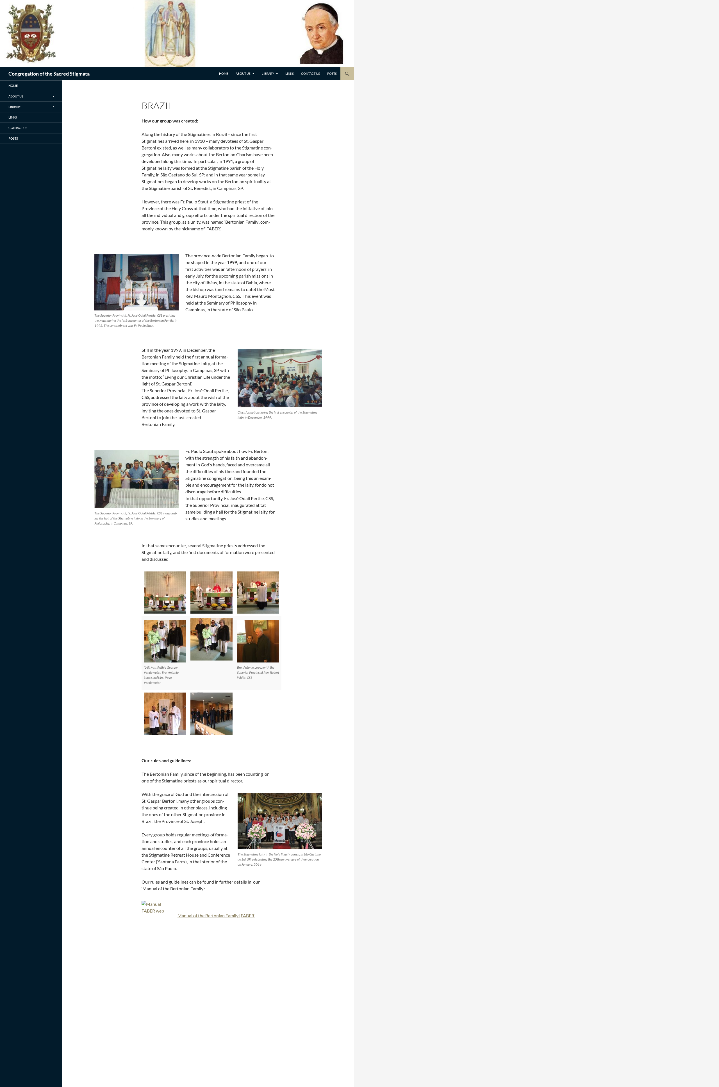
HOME (223, 73)
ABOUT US (243, 73)
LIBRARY (268, 73)
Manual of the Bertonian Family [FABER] (217, 915)
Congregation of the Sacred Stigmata (49, 74)
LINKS (289, 73)
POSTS (332, 73)
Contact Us (310, 73)
